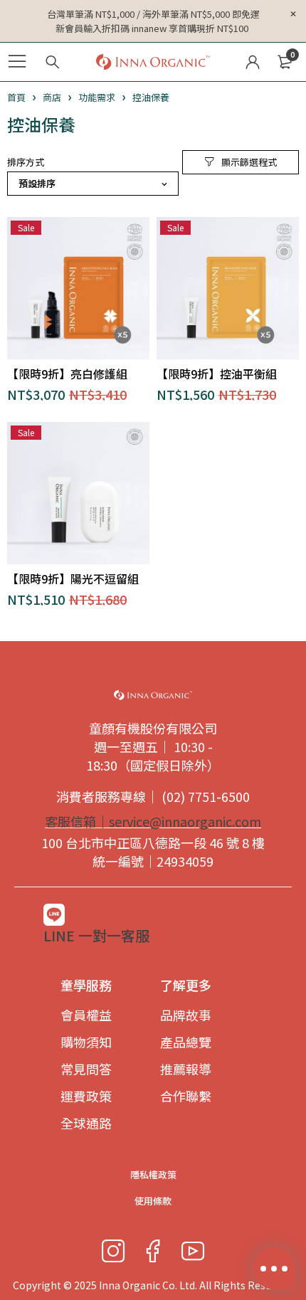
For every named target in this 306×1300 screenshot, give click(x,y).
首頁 (16, 97)
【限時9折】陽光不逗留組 (73, 578)
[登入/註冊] (252, 62)
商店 (52, 97)
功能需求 (96, 97)
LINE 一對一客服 (96, 935)
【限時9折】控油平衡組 (217, 373)
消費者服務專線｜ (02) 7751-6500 (153, 796)
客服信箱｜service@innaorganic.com (153, 821)
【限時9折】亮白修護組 (67, 373)
